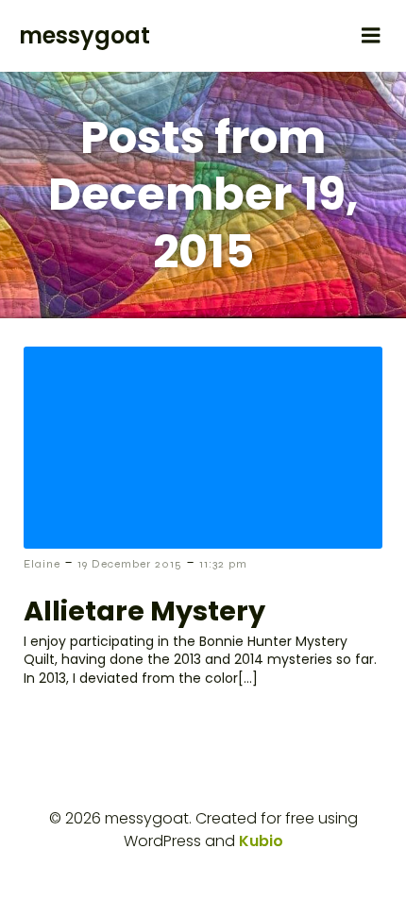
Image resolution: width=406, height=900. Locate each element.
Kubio (261, 841)
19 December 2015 (129, 563)
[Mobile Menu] (371, 36)
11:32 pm (223, 563)
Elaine (42, 563)
